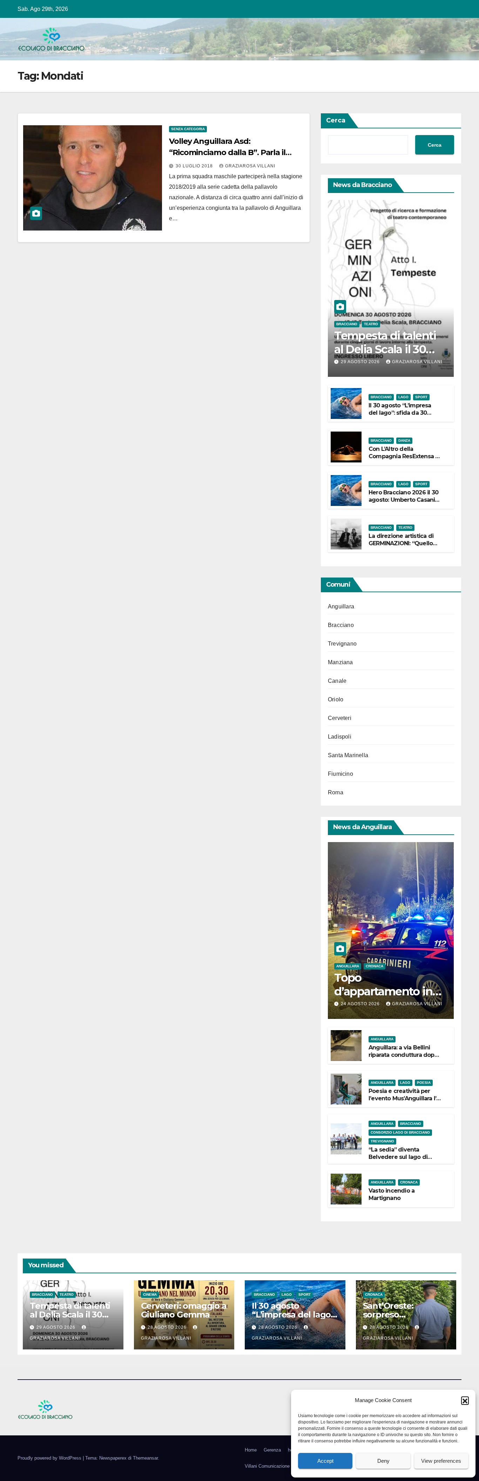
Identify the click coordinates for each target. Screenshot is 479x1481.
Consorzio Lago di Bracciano (400, 1132)
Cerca (335, 120)
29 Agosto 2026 (361, 361)
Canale (337, 681)
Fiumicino (340, 774)
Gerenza (272, 1450)
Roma (335, 792)
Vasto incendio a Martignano (391, 1194)
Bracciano (346, 324)
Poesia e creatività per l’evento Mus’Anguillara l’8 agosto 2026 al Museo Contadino (404, 1102)
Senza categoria (188, 129)
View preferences (441, 1461)
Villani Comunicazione (267, 1466)
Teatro (371, 324)
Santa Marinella (348, 755)
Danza (404, 440)
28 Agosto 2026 (168, 1327)
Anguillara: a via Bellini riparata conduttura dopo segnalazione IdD (403, 1055)
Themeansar (145, 1458)
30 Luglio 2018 (195, 166)
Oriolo (335, 699)
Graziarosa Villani (250, 166)
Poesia (424, 1083)
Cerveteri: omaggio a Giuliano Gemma (184, 1310)
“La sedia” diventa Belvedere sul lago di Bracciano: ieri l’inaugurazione (398, 1160)
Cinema (150, 1294)
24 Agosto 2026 (361, 1003)
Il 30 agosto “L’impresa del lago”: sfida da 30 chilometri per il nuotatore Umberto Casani (405, 416)
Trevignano (342, 644)
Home (251, 1450)
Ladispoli (339, 737)
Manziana (340, 662)
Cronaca (374, 966)
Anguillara (341, 606)
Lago (403, 397)
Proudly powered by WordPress (50, 1458)
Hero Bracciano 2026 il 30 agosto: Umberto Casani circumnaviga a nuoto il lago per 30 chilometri (403, 503)
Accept (325, 1461)
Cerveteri (339, 718)
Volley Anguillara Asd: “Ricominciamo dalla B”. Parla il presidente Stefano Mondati (227, 152)
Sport (421, 397)
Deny (383, 1461)
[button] (464, 1400)
